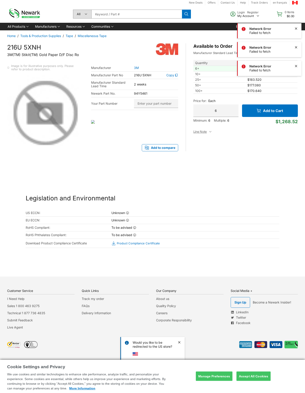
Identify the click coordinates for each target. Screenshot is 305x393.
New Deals (196, 2)
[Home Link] (24, 14)
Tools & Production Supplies (40, 36)
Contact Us (228, 2)
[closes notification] (296, 9)
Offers (211, 2)
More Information (82, 388)
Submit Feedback (20, 320)
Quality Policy (166, 306)
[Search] (186, 14)
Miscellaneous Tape (92, 36)
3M (136, 68)
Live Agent (15, 327)
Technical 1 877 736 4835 (26, 313)
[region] (152, 376)
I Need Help (16, 299)
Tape (69, 36)
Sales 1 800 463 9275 (23, 306)
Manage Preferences (214, 376)
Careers (161, 313)
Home (11, 36)
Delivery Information (96, 313)
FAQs (86, 306)
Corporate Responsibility (174, 320)
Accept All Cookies (253, 376)
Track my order (93, 299)
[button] (17, 26)
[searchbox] (136, 14)
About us (162, 299)
